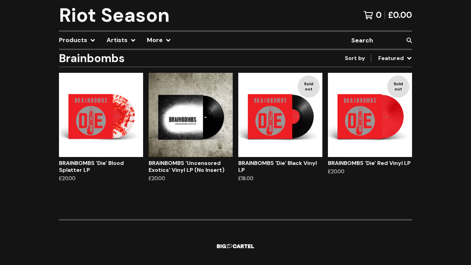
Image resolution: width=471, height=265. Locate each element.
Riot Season (114, 15)
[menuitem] (77, 40)
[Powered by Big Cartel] (235, 246)
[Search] (409, 40)
